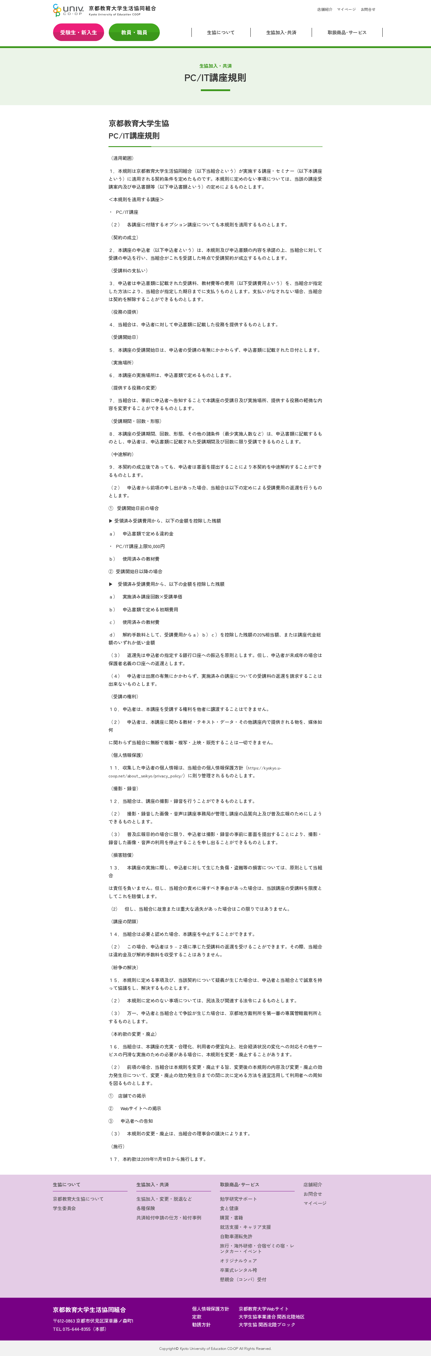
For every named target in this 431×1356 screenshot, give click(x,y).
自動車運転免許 (236, 1236)
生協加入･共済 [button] (281, 32)
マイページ (346, 9)
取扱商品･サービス (239, 1184)
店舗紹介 (324, 9)
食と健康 (229, 1208)
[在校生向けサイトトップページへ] (104, 10)
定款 (196, 1316)
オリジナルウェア (238, 1260)
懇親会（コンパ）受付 (243, 1279)
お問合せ (368, 9)
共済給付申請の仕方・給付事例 (168, 1217)
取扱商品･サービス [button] (347, 32)
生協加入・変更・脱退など (164, 1198)
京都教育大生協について (78, 1198)
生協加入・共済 (152, 1184)
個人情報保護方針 (210, 1308)
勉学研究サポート (238, 1198)
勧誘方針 (201, 1324)
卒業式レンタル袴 (238, 1269)
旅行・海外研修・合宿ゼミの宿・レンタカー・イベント (257, 1248)
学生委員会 (64, 1208)
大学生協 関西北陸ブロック (267, 1324)
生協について (67, 1184)
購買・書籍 (231, 1217)
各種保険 (145, 1208)
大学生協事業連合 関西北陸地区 (272, 1316)
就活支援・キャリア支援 (245, 1226)
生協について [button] (221, 32)
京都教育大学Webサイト (264, 1308)
